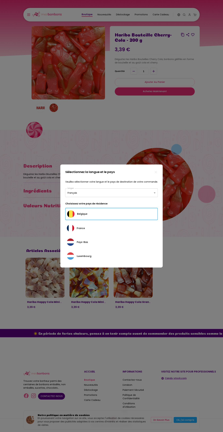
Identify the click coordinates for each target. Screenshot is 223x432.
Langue (71, 188)
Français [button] (72, 192)
